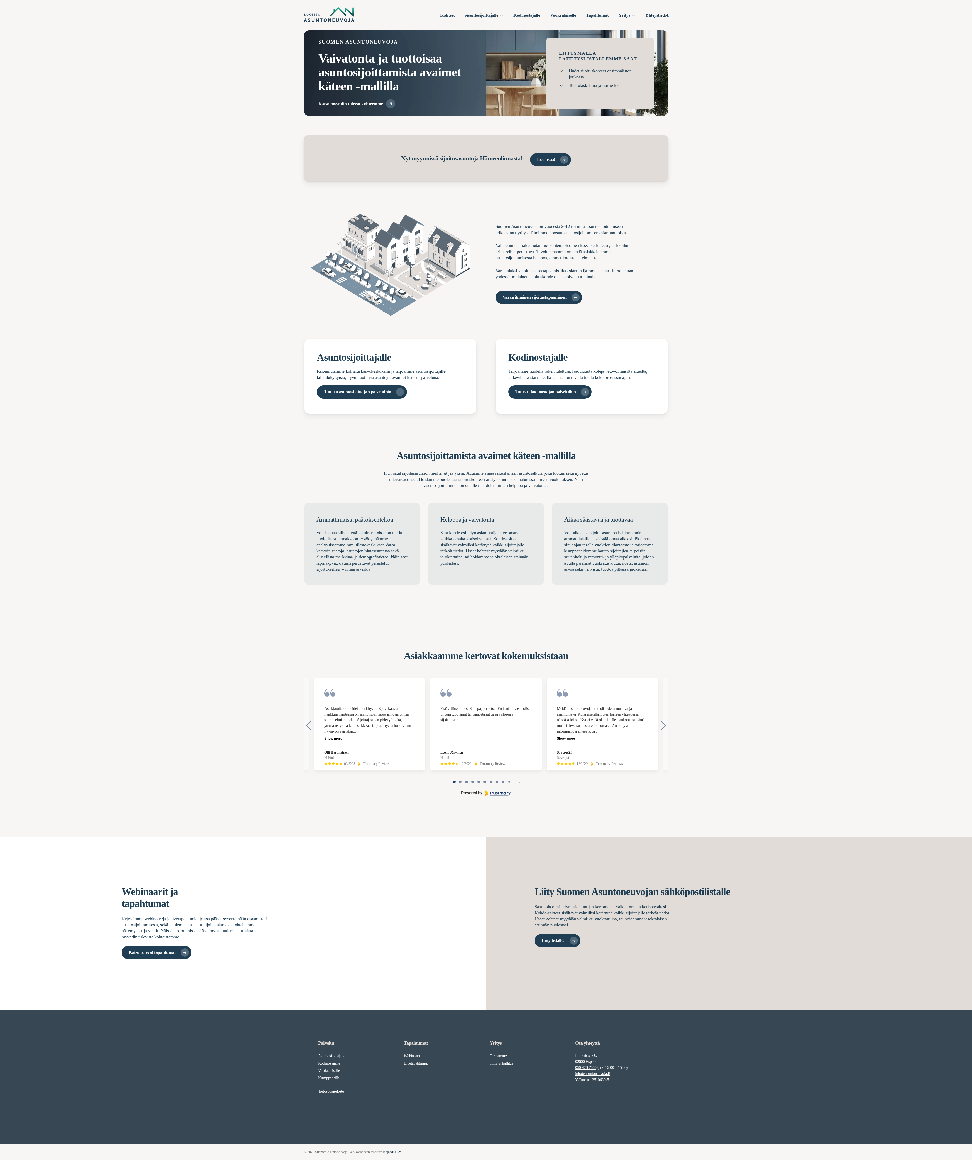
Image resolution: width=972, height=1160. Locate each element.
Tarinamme (498, 1056)
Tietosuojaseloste (331, 1091)
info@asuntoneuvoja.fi (592, 1073)
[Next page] (663, 725)
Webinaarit (412, 1056)
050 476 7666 (585, 1067)
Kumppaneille (329, 1078)
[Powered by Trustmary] (486, 793)
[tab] (454, 782)
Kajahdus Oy (392, 1152)
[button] (356, 103)
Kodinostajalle (329, 1063)
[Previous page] (308, 725)
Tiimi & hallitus (501, 1063)
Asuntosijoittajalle (331, 1056)
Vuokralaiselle (329, 1070)
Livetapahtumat (416, 1063)
